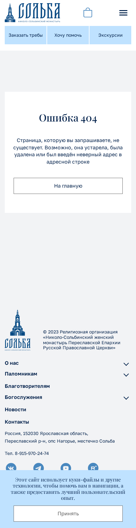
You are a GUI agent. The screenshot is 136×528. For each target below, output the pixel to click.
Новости (15, 410)
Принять (68, 513)
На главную (68, 186)
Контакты (17, 422)
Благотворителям (27, 386)
